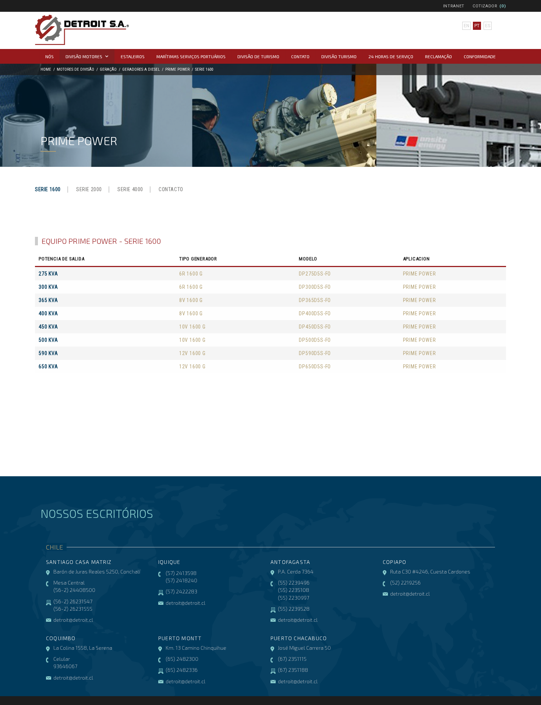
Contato (300, 56)
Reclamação (438, 56)
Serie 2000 (89, 189)
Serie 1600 (48, 189)
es (487, 25)
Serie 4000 (130, 189)
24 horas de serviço (390, 56)
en (466, 25)
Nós (49, 56)
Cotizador (485, 6)
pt (477, 25)
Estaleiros (133, 56)
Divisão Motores (84, 56)
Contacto (171, 189)
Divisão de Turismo (258, 56)
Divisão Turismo (339, 56)
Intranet (453, 6)
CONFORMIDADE (480, 56)
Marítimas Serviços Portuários (191, 56)
